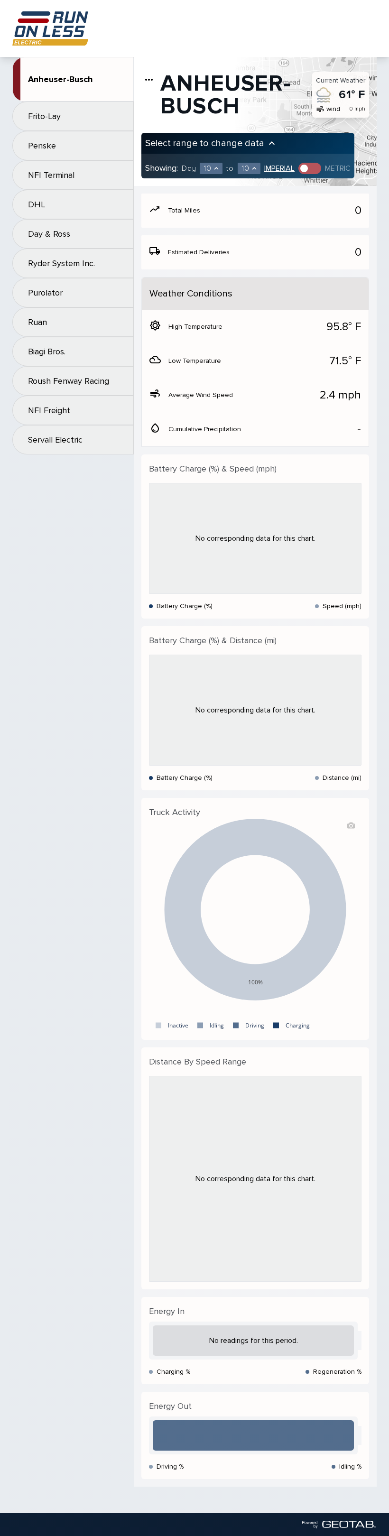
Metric (338, 168)
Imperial (279, 168)
